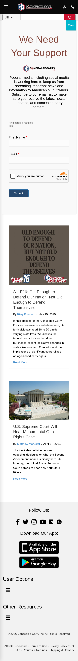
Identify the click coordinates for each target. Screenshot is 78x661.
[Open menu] (6, 6)
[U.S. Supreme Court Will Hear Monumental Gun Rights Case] (39, 400)
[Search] (69, 17)
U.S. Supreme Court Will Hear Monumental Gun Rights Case (35, 431)
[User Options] (8, 590)
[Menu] (8, 618)
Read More (20, 362)
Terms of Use (38, 646)
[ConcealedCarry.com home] (35, 7)
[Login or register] (64, 7)
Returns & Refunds (35, 650)
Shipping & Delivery (61, 650)
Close (71, 25)
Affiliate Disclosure (16, 646)
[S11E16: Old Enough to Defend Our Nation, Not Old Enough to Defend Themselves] (39, 255)
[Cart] (72, 7)
